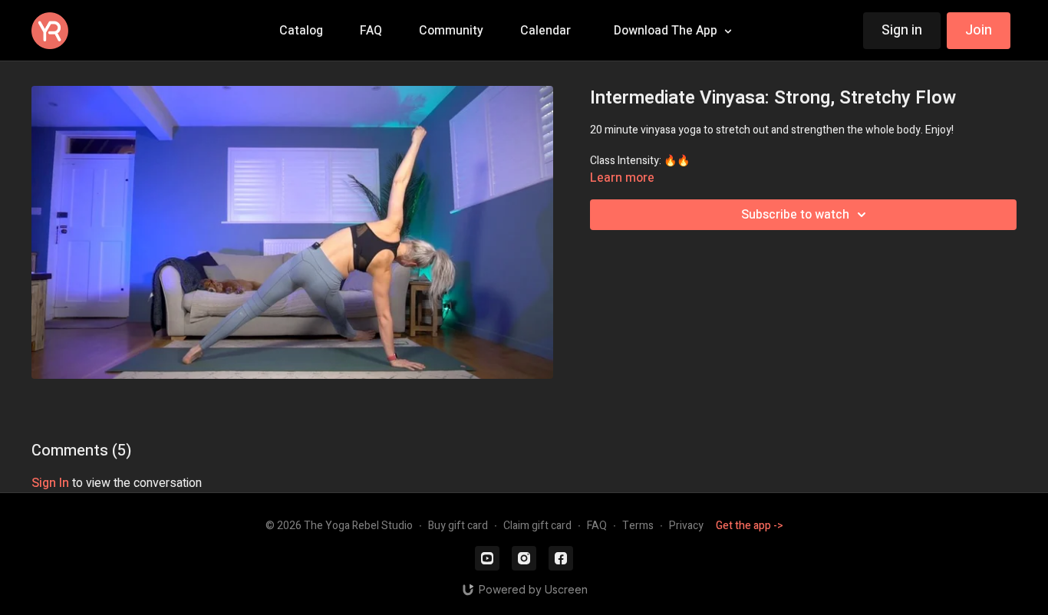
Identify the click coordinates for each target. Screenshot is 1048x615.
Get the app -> (749, 526)
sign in (50, 483)
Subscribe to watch (795, 215)
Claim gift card (537, 526)
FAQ (597, 526)
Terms (638, 526)
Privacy (686, 526)
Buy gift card (458, 526)
